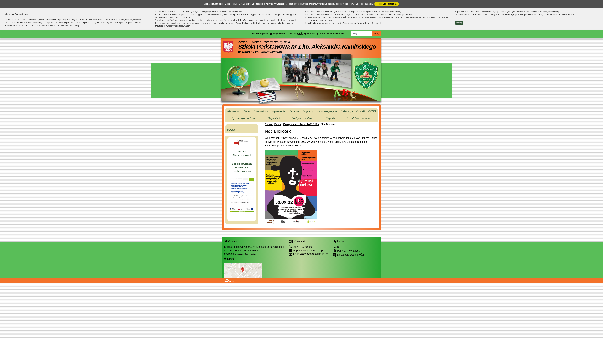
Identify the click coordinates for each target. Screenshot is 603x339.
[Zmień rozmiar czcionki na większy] (299, 33)
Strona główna (261, 33)
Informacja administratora (331, 33)
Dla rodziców (261, 111)
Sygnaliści (274, 118)
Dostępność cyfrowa (302, 118)
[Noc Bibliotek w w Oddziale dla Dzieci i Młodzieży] (291, 187)
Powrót (231, 129)
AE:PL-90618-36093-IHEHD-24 (310, 254)
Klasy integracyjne (327, 111)
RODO (372, 111)
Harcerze (294, 111)
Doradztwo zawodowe (359, 118)
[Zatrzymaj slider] (316, 85)
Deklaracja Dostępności (350, 254)
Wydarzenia (278, 111)
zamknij (459, 23)
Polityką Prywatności (275, 4)
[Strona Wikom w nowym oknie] (229, 280)
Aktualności (233, 111)
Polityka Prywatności (348, 250)
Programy (307, 111)
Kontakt (360, 111)
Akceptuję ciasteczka (386, 4)
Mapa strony (278, 33)
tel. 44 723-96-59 (302, 246)
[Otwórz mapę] (243, 270)
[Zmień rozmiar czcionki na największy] (301, 33)
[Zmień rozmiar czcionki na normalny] (297, 33)
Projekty (330, 118)
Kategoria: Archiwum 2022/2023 (301, 124)
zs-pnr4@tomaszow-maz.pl (307, 250)
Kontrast (310, 33)
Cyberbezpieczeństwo (243, 118)
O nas (247, 111)
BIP (339, 246)
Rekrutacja (347, 111)
